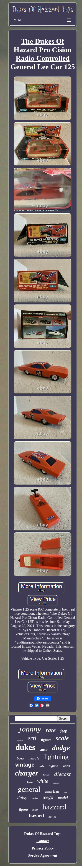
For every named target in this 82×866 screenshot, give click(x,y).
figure (23, 809)
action (56, 782)
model (63, 798)
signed (53, 766)
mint (35, 809)
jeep (63, 731)
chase (29, 782)
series (35, 798)
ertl (32, 738)
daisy (22, 797)
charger (26, 773)
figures (46, 740)
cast (46, 774)
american (52, 791)
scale (62, 738)
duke (41, 766)
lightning (56, 756)
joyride (20, 740)
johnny (29, 730)
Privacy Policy (43, 848)
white (42, 781)
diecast (62, 774)
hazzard (54, 806)
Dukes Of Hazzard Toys (42, 834)
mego (48, 797)
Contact (42, 841)
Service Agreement (42, 856)
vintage (24, 765)
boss (20, 758)
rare (51, 730)
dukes (25, 747)
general (29, 789)
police (52, 816)
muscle (34, 758)
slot (65, 792)
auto (44, 749)
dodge (61, 748)
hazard (36, 815)
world (66, 766)
